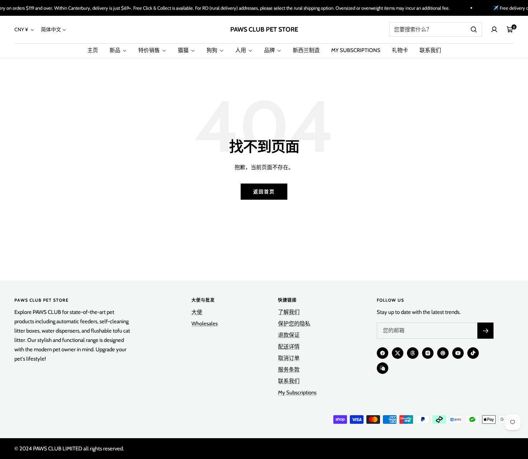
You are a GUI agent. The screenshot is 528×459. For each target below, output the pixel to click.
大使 (196, 312)
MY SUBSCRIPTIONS (355, 50)
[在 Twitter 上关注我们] (397, 353)
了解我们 (289, 312)
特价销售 (149, 50)
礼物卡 (400, 50)
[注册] (485, 331)
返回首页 (264, 191)
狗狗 (212, 50)
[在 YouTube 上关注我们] (458, 353)
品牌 (270, 50)
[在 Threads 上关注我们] (412, 353)
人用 (241, 50)
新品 (115, 50)
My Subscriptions (297, 392)
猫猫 (184, 50)
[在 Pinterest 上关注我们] (443, 353)
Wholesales (204, 323)
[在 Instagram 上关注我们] (428, 353)
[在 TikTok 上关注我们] (473, 353)
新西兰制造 (306, 50)
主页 (92, 50)
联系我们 (430, 50)
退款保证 (289, 335)
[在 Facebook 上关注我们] (382, 353)
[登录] (494, 29)
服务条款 (289, 369)
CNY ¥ (21, 29)
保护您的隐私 (294, 323)
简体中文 (51, 29)
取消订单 (289, 358)
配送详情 (289, 346)
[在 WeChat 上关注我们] (382, 368)
